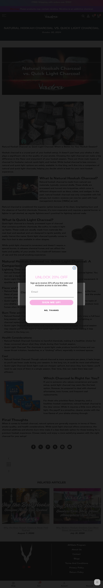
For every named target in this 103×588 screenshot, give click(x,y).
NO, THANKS (51, 310)
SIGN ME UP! (51, 302)
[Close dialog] (74, 268)
